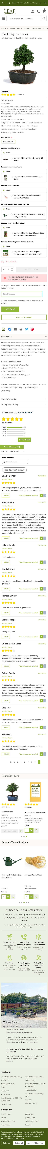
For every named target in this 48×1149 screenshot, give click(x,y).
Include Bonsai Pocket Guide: (13, 223)
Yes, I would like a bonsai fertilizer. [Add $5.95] (28, 178)
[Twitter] (26, 329)
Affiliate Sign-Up (31, 1103)
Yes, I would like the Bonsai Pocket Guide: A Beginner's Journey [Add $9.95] (29, 234)
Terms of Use (6, 1104)
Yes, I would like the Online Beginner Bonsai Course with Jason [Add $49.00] (28, 253)
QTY (4, 269)
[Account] (32, 11)
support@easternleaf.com (21, 1032)
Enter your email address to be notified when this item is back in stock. (24, 286)
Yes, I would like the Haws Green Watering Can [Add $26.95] (29, 215)
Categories (6, 1109)
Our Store (4, 1080)
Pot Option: (6, 137)
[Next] (9, 3)
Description (6, 337)
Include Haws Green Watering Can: (15, 204)
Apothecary (29, 1114)
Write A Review (24, 440)
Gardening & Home (8, 1121)
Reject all (19, 1143)
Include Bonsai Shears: (10, 186)
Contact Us (5, 1091)
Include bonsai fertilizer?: (11, 167)
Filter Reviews (8, 457)
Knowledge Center (32, 1121)
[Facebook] (9, 329)
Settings (6, 1143)
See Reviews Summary (14, 470)
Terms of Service (23, 927)
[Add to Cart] (8, 830)
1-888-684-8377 (18, 1029)
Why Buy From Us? (8, 1084)
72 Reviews (20, 95)
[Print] (21, 329)
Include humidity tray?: (10, 148)
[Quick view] (13, 830)
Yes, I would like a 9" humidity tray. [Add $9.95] (28, 159)
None (8, 153)
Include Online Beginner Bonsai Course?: (17, 242)
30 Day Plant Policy (21, 38)
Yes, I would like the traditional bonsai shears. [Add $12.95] (27, 196)
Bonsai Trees (6, 1114)
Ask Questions (7, 38)
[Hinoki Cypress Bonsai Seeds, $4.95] (12, 792)
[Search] (44, 18)
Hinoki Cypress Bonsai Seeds (11, 812)
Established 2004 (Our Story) (11, 1077)
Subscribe (28, 1125)
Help (3, 1087)
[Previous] (3, 3)
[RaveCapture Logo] (25, 412)
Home (3, 28)
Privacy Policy (40, 925)
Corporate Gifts (31, 1090)
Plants (3, 1118)
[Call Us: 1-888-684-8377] (38, 11)
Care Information (35, 38)
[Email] (15, 329)
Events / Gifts (30, 1118)
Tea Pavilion (5, 1125)
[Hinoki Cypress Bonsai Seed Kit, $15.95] (36, 792)
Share (6, 495)
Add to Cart (31, 269)
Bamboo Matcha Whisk (33, 875)
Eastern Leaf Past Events (34, 1077)
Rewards (28, 1100)
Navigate (5, 1072)
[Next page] (39, 762)
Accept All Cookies (35, 1143)
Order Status (5, 1094)
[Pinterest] (32, 329)
